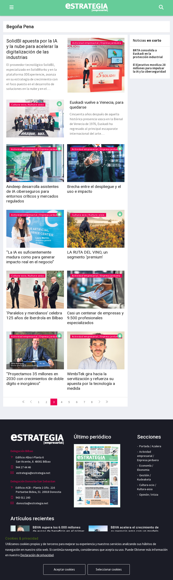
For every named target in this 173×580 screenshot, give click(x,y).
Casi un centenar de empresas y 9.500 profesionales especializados (95, 318)
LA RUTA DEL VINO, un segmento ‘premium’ (87, 254)
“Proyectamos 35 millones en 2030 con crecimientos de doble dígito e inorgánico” (35, 378)
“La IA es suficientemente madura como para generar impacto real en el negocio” (30, 257)
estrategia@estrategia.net (33, 473)
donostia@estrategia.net (32, 503)
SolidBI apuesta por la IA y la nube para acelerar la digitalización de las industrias (32, 49)
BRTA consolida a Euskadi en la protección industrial (148, 53)
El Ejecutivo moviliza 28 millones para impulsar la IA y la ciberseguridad (149, 68)
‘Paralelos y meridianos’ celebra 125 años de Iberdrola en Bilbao (34, 315)
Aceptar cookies (64, 569)
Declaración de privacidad (37, 555)
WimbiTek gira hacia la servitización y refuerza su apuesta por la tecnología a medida (91, 381)
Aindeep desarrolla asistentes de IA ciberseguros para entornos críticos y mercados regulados (32, 194)
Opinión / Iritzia (148, 494)
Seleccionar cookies (109, 569)
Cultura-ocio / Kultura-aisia (27, 104)
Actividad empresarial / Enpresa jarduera (96, 42)
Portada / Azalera (150, 446)
